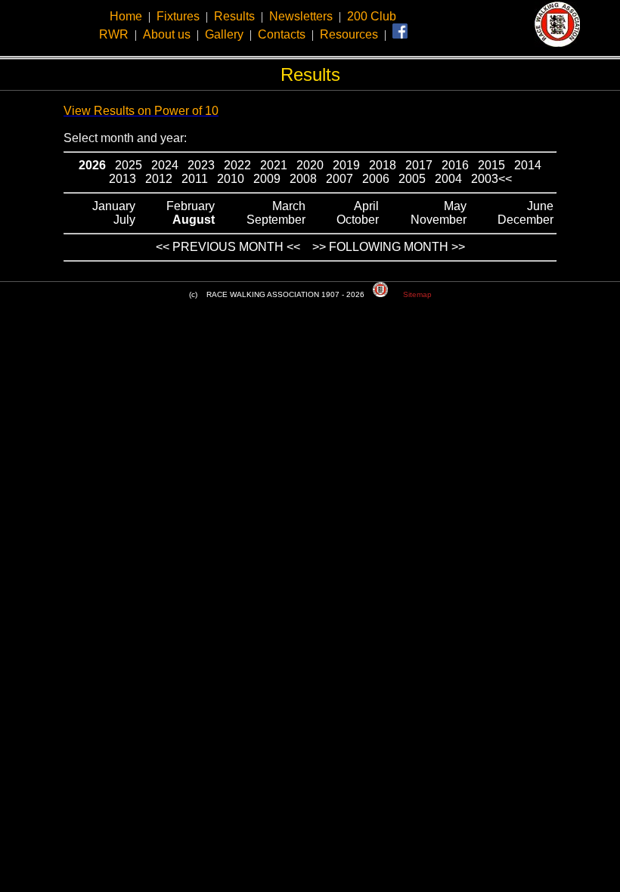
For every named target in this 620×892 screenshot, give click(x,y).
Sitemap (417, 294)
